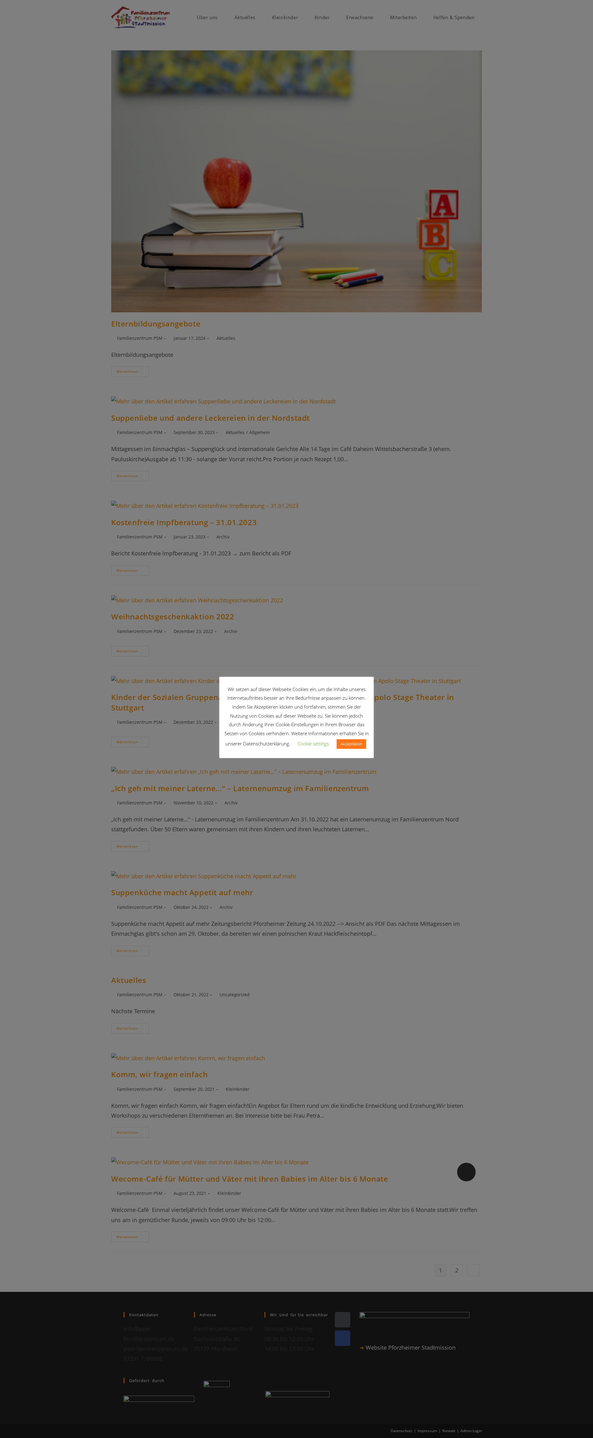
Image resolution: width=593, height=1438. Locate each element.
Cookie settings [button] (313, 743)
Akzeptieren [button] (351, 744)
